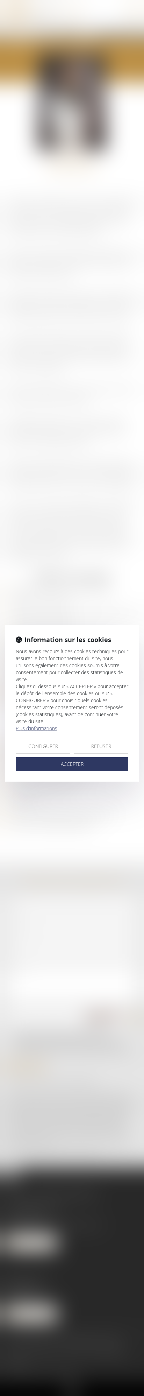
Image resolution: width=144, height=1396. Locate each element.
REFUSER (101, 746)
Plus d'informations (36, 728)
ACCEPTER (72, 764)
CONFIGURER (43, 746)
